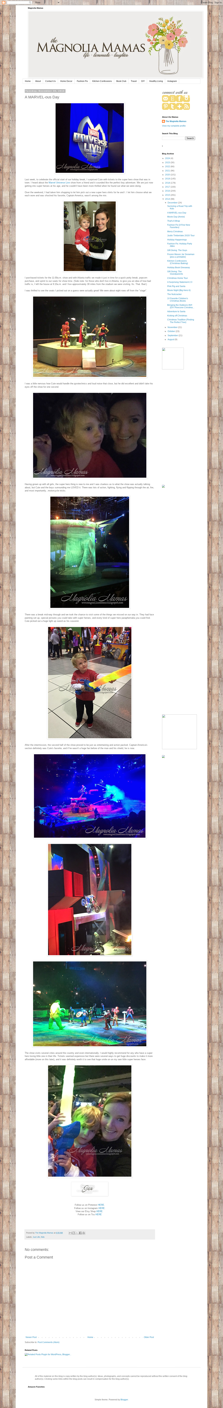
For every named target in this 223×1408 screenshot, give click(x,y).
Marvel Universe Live (59, 182)
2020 (168, 174)
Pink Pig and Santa (176, 286)
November (173, 327)
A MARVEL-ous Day (176, 213)
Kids (43, 1237)
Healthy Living (156, 81)
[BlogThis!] (73, 1233)
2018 (168, 183)
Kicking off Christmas (177, 315)
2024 (168, 158)
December (173, 202)
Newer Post (31, 1337)
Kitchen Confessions (102, 81)
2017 (168, 187)
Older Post (149, 1337)
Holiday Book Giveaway (178, 267)
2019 (168, 178)
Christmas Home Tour (177, 278)
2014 (168, 199)
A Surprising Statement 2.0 (179, 282)
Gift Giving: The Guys (177, 250)
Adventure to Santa (176, 311)
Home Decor (66, 81)
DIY (143, 81)
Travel (134, 81)
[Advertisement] (178, 427)
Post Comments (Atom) (48, 1342)
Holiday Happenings (177, 239)
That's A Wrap (173, 221)
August (171, 339)
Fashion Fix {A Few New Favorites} (178, 226)
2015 (168, 195)
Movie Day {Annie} (176, 217)
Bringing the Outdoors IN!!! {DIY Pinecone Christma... (180, 306)
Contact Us (50, 81)
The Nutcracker (174, 294)
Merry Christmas (175, 231)
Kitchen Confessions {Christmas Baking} (177, 262)
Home (28, 81)
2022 (168, 166)
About (38, 81)
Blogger (124, 1399)
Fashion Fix (82, 81)
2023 (168, 162)
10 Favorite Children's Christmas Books (177, 299)
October (172, 331)
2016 (168, 191)
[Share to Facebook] (80, 1233)
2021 (168, 170)
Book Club (121, 81)
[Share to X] (77, 1233)
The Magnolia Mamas (176, 121)
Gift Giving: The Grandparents (175, 272)
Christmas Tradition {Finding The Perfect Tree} (180, 320)
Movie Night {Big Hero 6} (179, 290)
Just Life (36, 1237)
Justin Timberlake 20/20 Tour (181, 235)
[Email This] (70, 1233)
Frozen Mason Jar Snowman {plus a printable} (180, 255)
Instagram (172, 81)
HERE (101, 1205)
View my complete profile (174, 126)
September (173, 335)
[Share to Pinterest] (83, 1233)
